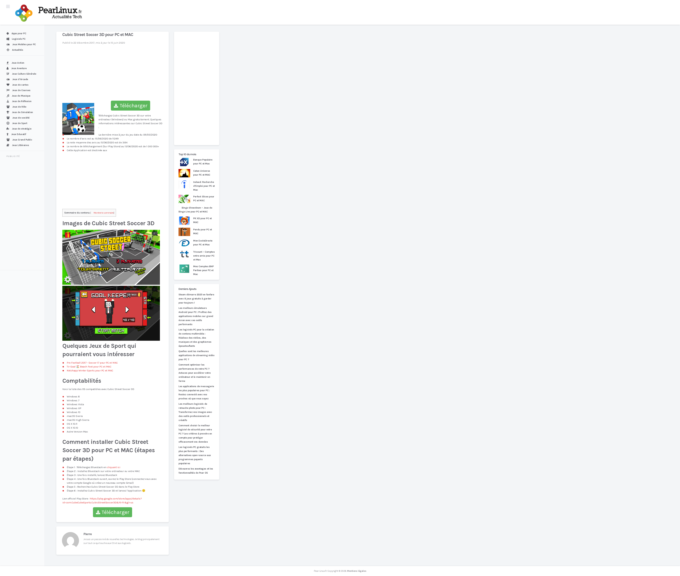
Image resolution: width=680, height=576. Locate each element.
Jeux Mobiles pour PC (24, 44)
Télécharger (132, 105)
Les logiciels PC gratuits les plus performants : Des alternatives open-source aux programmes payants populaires (194, 455)
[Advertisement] (24, 214)
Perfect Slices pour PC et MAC (203, 198)
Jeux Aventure (19, 68)
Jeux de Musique (21, 95)
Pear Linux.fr (320, 570)
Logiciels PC (19, 38)
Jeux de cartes (20, 84)
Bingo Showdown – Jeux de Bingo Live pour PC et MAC (195, 209)
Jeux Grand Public (22, 139)
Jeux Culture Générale (24, 73)
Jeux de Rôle (19, 106)
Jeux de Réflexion (22, 101)
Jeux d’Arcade (20, 79)
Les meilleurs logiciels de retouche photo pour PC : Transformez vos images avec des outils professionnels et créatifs (195, 412)
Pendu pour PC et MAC (202, 231)
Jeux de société (21, 117)
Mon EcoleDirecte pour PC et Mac (202, 242)
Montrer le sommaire (104, 212)
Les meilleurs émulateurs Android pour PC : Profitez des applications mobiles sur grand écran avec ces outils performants (195, 316)
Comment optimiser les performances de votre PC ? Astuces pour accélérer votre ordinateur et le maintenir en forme (194, 373)
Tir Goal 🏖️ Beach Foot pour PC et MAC (89, 366)
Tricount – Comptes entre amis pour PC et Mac (204, 255)
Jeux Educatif (18, 134)
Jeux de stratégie (22, 128)
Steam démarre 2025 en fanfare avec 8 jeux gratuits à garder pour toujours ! (196, 298)
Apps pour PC (19, 33)
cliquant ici (113, 467)
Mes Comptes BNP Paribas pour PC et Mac (203, 270)
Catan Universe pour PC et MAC (201, 172)
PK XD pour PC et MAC (202, 220)
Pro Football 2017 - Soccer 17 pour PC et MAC (92, 362)
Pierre (87, 534)
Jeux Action (18, 62)
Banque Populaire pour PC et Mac (202, 161)
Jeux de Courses (21, 90)
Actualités (17, 49)
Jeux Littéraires (20, 145)
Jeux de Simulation (22, 112)
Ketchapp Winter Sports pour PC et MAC (90, 370)
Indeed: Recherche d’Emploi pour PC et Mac (204, 186)
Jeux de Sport (19, 123)
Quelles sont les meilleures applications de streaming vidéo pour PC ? (196, 355)
